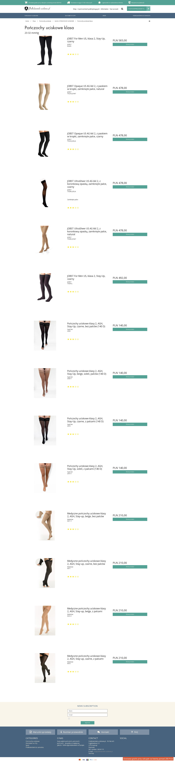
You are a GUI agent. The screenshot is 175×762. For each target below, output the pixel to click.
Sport (104, 15)
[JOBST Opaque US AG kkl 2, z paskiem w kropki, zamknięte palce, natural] (45, 103)
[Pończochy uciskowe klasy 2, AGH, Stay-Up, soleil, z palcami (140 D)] (45, 483)
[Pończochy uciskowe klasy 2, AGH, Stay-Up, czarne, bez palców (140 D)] (45, 341)
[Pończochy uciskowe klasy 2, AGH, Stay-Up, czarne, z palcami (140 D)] (45, 436)
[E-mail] (87, 715)
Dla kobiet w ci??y (70, 15)
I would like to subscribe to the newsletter (89, 718)
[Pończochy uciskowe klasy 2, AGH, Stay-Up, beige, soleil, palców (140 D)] (45, 388)
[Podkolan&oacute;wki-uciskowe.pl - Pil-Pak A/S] (37, 9)
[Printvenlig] (149, 21)
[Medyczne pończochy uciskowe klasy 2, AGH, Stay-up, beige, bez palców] (45, 531)
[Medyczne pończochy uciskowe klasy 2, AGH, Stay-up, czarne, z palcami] (45, 673)
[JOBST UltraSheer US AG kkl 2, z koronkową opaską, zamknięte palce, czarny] (45, 198)
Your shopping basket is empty (138, 9)
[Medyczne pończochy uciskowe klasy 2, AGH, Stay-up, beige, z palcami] (45, 626)
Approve (87, 723)
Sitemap (91, 753)
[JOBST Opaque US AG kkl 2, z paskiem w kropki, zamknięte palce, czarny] (45, 151)
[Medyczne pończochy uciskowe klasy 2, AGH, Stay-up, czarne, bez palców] (45, 578)
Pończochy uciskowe (31, 15)
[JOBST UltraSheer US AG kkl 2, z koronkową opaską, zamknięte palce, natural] (45, 246)
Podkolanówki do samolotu (141, 15)
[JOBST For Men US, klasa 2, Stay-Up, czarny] (45, 56)
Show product (130, 44)
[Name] (87, 711)
